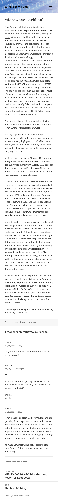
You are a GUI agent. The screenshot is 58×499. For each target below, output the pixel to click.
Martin (24, 322)
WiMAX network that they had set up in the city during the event (29, 33)
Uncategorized (37, 322)
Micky (8, 408)
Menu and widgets (50, 9)
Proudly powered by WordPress (17, 495)
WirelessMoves (16, 6)
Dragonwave (11, 60)
